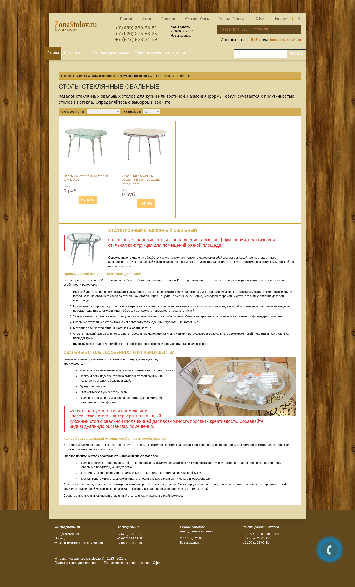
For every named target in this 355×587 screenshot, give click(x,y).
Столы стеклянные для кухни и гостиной (117, 76)
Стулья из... (75, 53)
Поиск (296, 53)
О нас (260, 18)
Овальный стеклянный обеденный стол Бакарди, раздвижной (141, 179)
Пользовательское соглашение (126, 563)
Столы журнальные (110, 53)
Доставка (168, 18)
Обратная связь (197, 18)
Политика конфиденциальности (77, 563)
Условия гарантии (232, 18)
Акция (146, 18)
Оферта (158, 563)
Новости (281, 18)
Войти (256, 39)
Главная (126, 18)
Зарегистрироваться (285, 39)
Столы (53, 53)
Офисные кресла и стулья (160, 53)
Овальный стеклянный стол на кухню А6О (86, 177)
